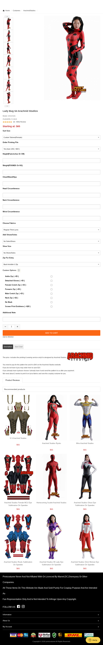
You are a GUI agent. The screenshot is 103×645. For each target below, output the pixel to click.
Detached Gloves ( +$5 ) (15, 281)
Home (7, 11)
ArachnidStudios (29, 11)
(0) (14, 122)
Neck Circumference (11, 200)
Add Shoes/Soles (10, 235)
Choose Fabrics (9, 223)
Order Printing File (10, 142)
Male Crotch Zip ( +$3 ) (14, 293)
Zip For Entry (8, 258)
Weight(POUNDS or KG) (13, 165)
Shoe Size (7, 246)
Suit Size (6, 131)
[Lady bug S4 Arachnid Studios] (72, 58)
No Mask (8, 302)
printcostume (50, 641)
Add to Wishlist (8, 337)
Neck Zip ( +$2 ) (11, 298)
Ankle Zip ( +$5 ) (12, 276)
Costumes (16, 11)
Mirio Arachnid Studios (85, 443)
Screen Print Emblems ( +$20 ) (17, 306)
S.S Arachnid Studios (18, 438)
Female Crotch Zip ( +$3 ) (15, 285)
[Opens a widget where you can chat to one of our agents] (93, 640)
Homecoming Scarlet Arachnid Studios (51, 503)
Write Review (21, 122)
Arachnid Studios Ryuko (51, 443)
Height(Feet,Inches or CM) (13, 154)
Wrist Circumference (11, 212)
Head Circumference (11, 189)
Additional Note (9, 313)
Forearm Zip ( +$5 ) (13, 289)
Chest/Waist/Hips (10, 177)
